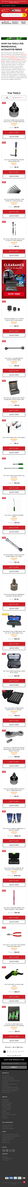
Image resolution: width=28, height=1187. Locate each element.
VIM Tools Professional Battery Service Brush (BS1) (14, 160)
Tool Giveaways (6, 1109)
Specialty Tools (6, 1092)
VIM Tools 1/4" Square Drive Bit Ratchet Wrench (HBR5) (14, 359)
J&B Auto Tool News (7, 1125)
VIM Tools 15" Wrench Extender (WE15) (14, 516)
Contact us (5, 1156)
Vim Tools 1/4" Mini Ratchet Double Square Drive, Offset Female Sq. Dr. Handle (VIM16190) (14, 749)
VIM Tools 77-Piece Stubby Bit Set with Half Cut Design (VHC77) (14, 869)
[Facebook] (4, 1150)
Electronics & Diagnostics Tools (11, 1080)
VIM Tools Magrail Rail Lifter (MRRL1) (14, 437)
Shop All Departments (7, 22)
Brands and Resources (8, 1128)
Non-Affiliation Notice (8, 1137)
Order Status (5, 1099)
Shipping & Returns (7, 1103)
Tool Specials (6, 1075)
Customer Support (6, 5)
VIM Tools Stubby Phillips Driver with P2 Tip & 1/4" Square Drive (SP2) (14, 121)
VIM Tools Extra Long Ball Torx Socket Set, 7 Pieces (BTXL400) (14, 200)
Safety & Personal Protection (10, 1087)
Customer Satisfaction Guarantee (11, 1136)
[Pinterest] (10, 1150)
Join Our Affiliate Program (9, 1114)
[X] (7, 1150)
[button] (19, 98)
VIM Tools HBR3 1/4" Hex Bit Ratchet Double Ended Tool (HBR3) (14, 556)
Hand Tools (5, 1082)
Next (22, 1051)
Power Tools (5, 1085)
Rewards (13, 5)
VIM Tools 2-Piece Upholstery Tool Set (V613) (14, 476)
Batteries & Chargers (7, 1077)
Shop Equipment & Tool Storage (10, 1089)
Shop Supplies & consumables (10, 1090)
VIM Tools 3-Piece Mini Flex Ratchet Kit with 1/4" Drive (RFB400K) (14, 240)
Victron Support (6, 1106)
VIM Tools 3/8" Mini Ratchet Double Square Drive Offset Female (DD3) (14, 399)
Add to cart (14, 132)
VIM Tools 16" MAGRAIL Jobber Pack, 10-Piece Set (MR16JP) (14, 829)
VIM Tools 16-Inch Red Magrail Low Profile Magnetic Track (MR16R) (14, 908)
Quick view (14, 137)
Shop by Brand (23, 22)
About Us (4, 1116)
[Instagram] (13, 1150)
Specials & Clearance (15, 22)
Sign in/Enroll (6, 9)
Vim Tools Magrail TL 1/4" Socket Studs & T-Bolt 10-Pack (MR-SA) (14, 319)
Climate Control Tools (8, 1079)
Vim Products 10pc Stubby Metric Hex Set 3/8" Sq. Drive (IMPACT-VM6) (14, 632)
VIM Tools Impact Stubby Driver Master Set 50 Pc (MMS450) (14, 709)
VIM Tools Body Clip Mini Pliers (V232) (14, 985)
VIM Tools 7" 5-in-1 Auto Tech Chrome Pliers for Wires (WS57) (14, 945)
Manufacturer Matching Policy (10, 1134)
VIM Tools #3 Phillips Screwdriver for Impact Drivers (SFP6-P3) (14, 595)
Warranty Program (7, 1139)
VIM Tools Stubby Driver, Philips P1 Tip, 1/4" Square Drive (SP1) (14, 790)
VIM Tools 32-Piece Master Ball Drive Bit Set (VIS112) (14, 672)
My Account (5, 1101)
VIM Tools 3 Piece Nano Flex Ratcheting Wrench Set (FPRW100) (14, 1025)
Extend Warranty (6, 1104)
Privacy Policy (6, 1142)
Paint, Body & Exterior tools (9, 1084)
